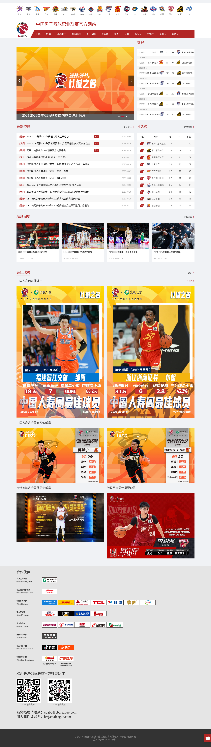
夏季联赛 (91, 34)
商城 (174, 34)
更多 (161, 34)
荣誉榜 (150, 34)
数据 (48, 34)
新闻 (137, 34)
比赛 (38, 34)
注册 (126, 34)
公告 (116, 34)
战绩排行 (61, 34)
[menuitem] (38, 34)
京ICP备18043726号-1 (105, 739)
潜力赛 (104, 34)
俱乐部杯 (76, 34)
